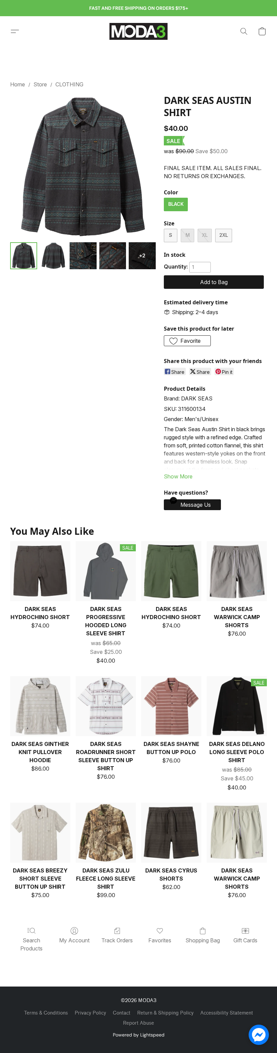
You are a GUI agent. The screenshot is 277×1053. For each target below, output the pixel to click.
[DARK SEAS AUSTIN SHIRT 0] (23, 255)
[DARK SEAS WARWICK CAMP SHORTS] (237, 571)
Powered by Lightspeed (139, 1035)
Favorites (159, 940)
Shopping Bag (202, 940)
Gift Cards (245, 940)
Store (40, 84)
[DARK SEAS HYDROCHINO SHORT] (40, 571)
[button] (138, 31)
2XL (223, 235)
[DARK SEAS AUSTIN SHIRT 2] (83, 255)
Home (17, 84)
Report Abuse (138, 1023)
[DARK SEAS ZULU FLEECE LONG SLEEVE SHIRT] (106, 833)
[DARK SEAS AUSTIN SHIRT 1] (53, 255)
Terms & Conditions (46, 1013)
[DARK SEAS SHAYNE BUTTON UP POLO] (171, 706)
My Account (74, 940)
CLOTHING (69, 84)
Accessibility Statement (226, 1013)
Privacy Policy (90, 1013)
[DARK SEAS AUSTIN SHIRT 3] (112, 255)
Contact (121, 1013)
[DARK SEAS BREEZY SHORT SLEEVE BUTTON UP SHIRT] (40, 833)
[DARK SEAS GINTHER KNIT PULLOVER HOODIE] (40, 706)
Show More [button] (178, 476)
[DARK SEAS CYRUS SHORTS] (171, 833)
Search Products (31, 944)
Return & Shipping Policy (165, 1013)
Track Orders (117, 940)
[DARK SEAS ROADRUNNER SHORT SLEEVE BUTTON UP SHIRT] (106, 706)
